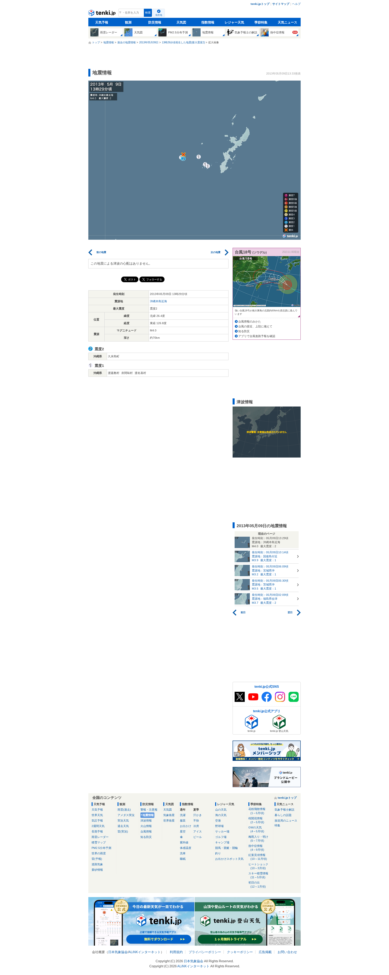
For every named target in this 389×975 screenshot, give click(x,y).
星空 (183, 831)
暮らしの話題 (283, 815)
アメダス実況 (126, 815)
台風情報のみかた (249, 321)
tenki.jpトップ (260, 3)
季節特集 (260, 22)
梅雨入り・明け (258, 838)
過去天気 (123, 826)
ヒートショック (258, 866)
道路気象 (97, 864)
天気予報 (101, 22)
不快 (196, 820)
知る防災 (244, 331)
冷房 (196, 826)
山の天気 (221, 809)
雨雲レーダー (100, 837)
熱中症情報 (256, 847)
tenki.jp (102, 14)
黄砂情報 (97, 869)
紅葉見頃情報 (257, 856)
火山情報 (146, 826)
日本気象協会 (118, 952)
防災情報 (154, 22)
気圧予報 (97, 820)
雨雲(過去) (124, 809)
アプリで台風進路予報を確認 (256, 336)
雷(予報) (97, 858)
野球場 (219, 826)
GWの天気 (256, 829)
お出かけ (185, 826)
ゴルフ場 (221, 837)
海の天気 (221, 815)
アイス (197, 831)
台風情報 (146, 831)
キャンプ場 (222, 842)
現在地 (158, 15)
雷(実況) (123, 831)
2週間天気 (98, 826)
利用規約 (176, 952)
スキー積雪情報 (258, 875)
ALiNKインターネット (144, 952)
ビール (197, 837)
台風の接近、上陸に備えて (255, 326)
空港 (218, 820)
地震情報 (148, 815)
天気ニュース (287, 22)
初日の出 (257, 884)
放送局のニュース (286, 820)
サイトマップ (280, 3)
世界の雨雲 (99, 853)
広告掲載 (265, 952)
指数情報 (207, 22)
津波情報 (146, 820)
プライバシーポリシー (205, 952)
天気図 (181, 22)
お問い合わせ (287, 952)
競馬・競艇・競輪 (226, 847)
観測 (128, 22)
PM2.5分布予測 (101, 847)
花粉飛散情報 (256, 810)
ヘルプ (296, 3)
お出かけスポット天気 (229, 858)
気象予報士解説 (284, 809)
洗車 (183, 853)
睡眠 (183, 858)
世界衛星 (169, 820)
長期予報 (97, 831)
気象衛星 (169, 815)
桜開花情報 (256, 820)
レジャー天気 (234, 22)
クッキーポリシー (240, 952)
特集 (277, 825)
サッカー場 (222, 831)
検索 (148, 12)
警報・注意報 (148, 809)
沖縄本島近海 (158, 301)
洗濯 (183, 815)
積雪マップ (99, 842)
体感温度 (185, 847)
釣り (218, 853)
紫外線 (184, 842)
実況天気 (123, 820)
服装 (183, 820)
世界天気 (97, 815)
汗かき (197, 815)
